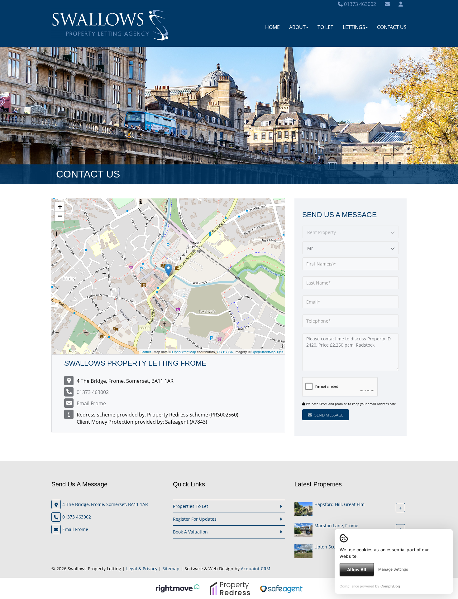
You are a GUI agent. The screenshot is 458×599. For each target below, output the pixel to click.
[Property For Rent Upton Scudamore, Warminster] (303, 550)
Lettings (354, 27)
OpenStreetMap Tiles (267, 351)
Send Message (328, 415)
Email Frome (91, 403)
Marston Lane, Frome (336, 525)
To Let (325, 27)
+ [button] (60, 207)
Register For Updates (195, 519)
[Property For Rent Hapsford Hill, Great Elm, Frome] (303, 508)
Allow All (356, 569)
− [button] (60, 216)
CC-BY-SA (225, 351)
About (297, 27)
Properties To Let (190, 506)
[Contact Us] (400, 4)
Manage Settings (393, 569)
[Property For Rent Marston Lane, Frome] (303, 529)
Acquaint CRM (255, 569)
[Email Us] (387, 4)
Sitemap (170, 569)
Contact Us (392, 27)
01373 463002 (359, 4)
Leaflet (146, 351)
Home (272, 27)
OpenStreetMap (184, 351)
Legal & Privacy (141, 569)
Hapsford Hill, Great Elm (339, 504)
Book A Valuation (190, 532)
